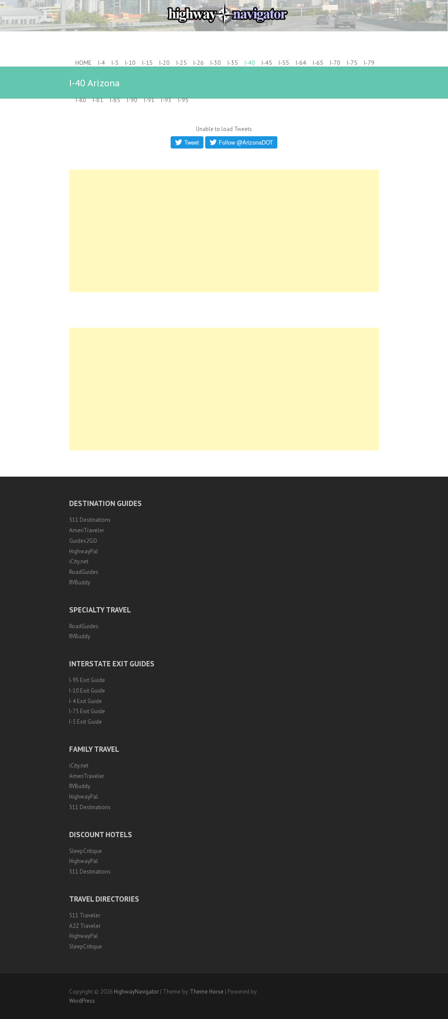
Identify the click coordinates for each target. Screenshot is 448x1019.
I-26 (198, 63)
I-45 (266, 63)
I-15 (147, 63)
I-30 (215, 63)
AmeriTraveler (86, 530)
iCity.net (78, 561)
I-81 (97, 100)
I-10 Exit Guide (87, 690)
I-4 (101, 63)
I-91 (149, 100)
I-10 (130, 63)
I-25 (181, 63)
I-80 (80, 100)
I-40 (249, 63)
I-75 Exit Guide (87, 711)
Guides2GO (83, 541)
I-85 (114, 100)
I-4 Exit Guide (85, 701)
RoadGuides (83, 572)
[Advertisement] (224, 231)
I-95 (183, 100)
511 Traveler (84, 915)
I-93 (166, 100)
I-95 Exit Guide (87, 680)
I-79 (369, 63)
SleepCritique (85, 851)
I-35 (232, 63)
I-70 (334, 63)
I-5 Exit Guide (85, 721)
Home (83, 63)
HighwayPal (83, 551)
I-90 (131, 100)
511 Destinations (90, 520)
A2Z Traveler (85, 926)
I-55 (283, 63)
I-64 (300, 63)
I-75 (351, 63)
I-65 (317, 63)
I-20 (164, 63)
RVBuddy (79, 582)
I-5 (115, 63)
